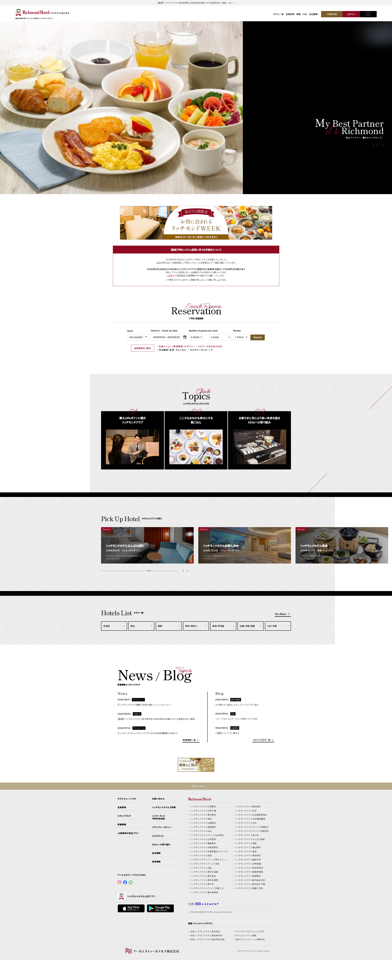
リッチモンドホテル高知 (246, 851)
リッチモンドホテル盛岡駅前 (203, 827)
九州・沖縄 (272, 625)
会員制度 (290, 14)
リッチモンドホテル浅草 (201, 868)
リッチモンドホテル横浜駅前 (248, 806)
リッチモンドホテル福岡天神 (248, 859)
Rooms (237, 330)
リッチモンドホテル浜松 (246, 823)
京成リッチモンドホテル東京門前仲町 (207, 939)
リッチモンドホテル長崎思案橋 (249, 872)
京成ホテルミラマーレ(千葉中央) (250, 939)
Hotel (130, 330)
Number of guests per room (198, 330)
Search (257, 337)
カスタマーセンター (200, 350)
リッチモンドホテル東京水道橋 (204, 872)
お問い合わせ (158, 798)
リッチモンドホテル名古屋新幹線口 (251, 814)
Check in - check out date (164, 330)
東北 (132, 625)
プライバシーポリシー (162, 827)
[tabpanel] (121, 107)
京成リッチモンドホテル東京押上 (205, 931)
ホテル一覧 (278, 14)
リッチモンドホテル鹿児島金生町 (250, 880)
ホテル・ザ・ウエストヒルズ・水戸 (249, 931)
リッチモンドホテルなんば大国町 (250, 839)
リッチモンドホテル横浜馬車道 (204, 892)
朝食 (298, 14)
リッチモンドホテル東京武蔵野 (204, 880)
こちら (170, 275)
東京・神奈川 (191, 625)
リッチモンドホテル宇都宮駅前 (204, 847)
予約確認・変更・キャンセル (172, 350)
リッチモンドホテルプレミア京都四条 (252, 831)
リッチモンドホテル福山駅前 (248, 847)
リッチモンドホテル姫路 (246, 843)
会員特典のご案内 (142, 348)
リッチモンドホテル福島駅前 (203, 843)
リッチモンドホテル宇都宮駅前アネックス (209, 851)
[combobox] (138, 337)
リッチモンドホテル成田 (201, 855)
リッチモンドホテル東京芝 (202, 884)
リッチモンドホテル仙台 (201, 831)
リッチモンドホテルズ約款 (164, 807)
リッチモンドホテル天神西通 (248, 863)
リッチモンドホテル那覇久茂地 (249, 888)
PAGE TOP (198, 786)
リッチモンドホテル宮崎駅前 (248, 876)
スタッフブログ (124, 816)
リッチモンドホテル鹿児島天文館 (250, 884)
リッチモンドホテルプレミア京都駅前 (252, 827)
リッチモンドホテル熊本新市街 (249, 868)
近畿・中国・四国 (247, 625)
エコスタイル (158, 836)
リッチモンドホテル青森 (201, 818)
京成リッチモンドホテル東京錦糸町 (206, 935)
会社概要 (313, 14)
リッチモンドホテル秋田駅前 (203, 823)
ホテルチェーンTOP (127, 798)
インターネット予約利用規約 (158, 817)
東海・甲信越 (218, 625)
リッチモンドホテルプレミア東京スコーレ (209, 859)
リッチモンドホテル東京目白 (203, 876)
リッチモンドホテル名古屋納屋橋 (250, 818)
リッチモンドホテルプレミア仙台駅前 (207, 835)
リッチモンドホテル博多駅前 (248, 855)
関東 (160, 625)
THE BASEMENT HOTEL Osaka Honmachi (211, 912)
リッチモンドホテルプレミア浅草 (205, 863)
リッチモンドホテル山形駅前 (203, 839)
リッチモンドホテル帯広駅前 (203, 814)
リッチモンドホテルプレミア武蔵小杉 (207, 888)
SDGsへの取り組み (161, 844)
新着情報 (122, 824)
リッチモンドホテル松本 (246, 810)
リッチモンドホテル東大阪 (247, 835)
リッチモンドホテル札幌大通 (203, 810)
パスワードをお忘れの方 (210, 346)
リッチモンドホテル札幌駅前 (203, 806)
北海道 (106, 625)
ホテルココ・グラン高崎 (245, 935)
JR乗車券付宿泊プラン (128, 833)
